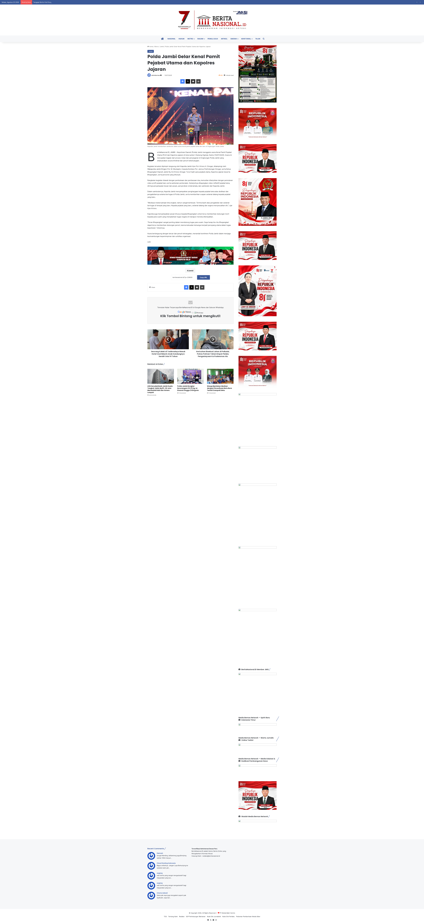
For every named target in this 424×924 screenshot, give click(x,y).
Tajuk (257, 39)
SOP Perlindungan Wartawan (195, 916)
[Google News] (184, 313)
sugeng (160, 873)
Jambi (162, 46)
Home (151, 46)
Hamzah (160, 853)
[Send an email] (161, 75)
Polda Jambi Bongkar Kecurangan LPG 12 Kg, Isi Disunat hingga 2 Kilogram (188, 388)
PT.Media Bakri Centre (227, 913)
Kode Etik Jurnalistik (214, 916)
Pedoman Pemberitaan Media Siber (248, 916)
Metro (190, 39)
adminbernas (155, 75)
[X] (188, 81)
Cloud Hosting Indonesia (166, 863)
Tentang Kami (173, 916)
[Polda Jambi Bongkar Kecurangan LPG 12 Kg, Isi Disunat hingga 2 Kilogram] (190, 376)
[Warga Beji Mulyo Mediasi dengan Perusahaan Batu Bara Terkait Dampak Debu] (220, 376)
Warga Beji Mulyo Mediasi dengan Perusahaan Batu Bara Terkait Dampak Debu (219, 388)
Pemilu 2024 (213, 39)
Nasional (171, 39)
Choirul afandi (162, 893)
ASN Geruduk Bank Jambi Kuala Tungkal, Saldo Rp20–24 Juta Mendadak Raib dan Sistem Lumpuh (160, 389)
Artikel (224, 39)
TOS (165, 916)
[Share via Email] (193, 81)
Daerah (234, 39)
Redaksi (181, 916)
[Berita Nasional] (212, 20)
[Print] (198, 81)
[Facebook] (182, 81)
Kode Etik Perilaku (228, 916)
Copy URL (203, 277)
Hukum (181, 39)
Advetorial (246, 39)
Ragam (200, 39)
